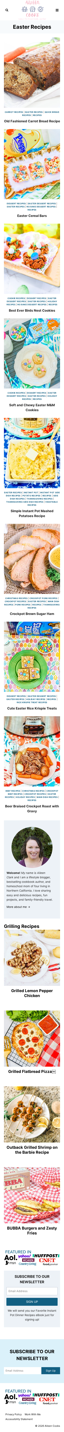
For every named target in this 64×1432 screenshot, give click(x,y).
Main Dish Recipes (47, 797)
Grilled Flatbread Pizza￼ (32, 1071)
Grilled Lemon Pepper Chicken (32, 993)
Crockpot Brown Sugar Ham (32, 614)
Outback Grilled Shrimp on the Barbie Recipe (32, 1150)
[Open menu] (57, 10)
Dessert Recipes (16, 203)
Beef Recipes (13, 791)
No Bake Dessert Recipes (41, 206)
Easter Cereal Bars (32, 216)
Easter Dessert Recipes (42, 203)
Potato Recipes (31, 495)
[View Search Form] (7, 10)
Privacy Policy (13, 1414)
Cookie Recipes (16, 298)
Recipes (37, 115)
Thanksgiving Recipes (40, 499)
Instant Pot (31, 492)
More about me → (18, 907)
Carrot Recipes (14, 112)
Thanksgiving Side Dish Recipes (24, 502)
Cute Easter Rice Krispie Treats (32, 708)
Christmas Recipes (16, 598)
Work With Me (33, 1414)
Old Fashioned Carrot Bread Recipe (32, 121)
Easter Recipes (34, 112)
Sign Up (51, 1370)
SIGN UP (32, 1301)
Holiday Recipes (35, 699)
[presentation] (32, 72)
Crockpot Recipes (15, 601)
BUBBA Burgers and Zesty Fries (32, 1230)
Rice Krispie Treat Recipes (32, 702)
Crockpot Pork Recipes (43, 598)
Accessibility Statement (19, 1419)
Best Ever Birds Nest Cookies (32, 310)
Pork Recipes (22, 604)
